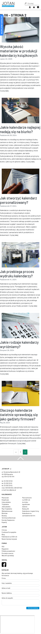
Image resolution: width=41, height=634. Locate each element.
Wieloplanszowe (7, 511)
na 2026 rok (26, 500)
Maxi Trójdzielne (7, 509)
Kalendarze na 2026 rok (9, 537)
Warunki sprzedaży (8, 555)
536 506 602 (9, 488)
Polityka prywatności (8, 551)
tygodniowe (26, 504)
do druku (25, 502)
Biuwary (4, 516)
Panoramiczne (27, 498)
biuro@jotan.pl (11, 490)
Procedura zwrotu (7, 553)
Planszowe (5, 498)
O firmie (4, 530)
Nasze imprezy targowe (9, 539)
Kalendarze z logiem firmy (30, 511)
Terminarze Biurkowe (8, 518)
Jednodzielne (6, 507)
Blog (3, 534)
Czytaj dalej (4, 91)
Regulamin (5, 549)
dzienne (24, 507)
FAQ (3, 547)
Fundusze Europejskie (9, 532)
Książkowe (5, 500)
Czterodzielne (6, 502)
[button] (26, 3)
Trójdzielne (5, 504)
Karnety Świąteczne (8, 520)
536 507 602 (18, 488)
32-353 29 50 (8, 481)
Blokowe (4, 513)
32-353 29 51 (8, 483)
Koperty (4, 522)
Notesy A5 (25, 509)
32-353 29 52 (8, 485)
